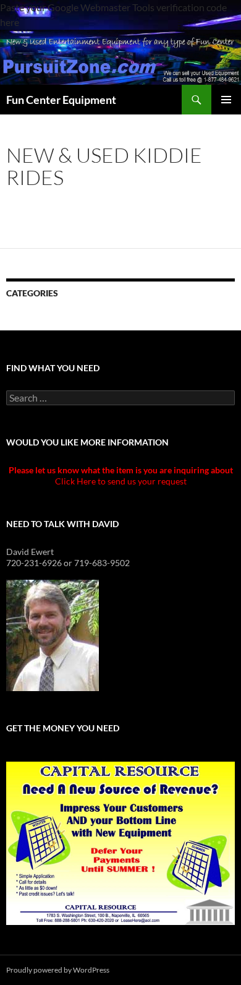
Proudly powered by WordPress (57, 969)
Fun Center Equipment (61, 99)
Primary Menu (226, 99)
